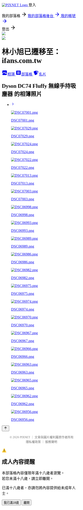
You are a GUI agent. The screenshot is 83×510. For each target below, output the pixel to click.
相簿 (11, 74)
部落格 (27, 74)
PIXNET (25, 437)
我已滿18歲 (11, 502)
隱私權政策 (33, 442)
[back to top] (5, 428)
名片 (42, 74)
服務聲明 (51, 442)
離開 (27, 502)
